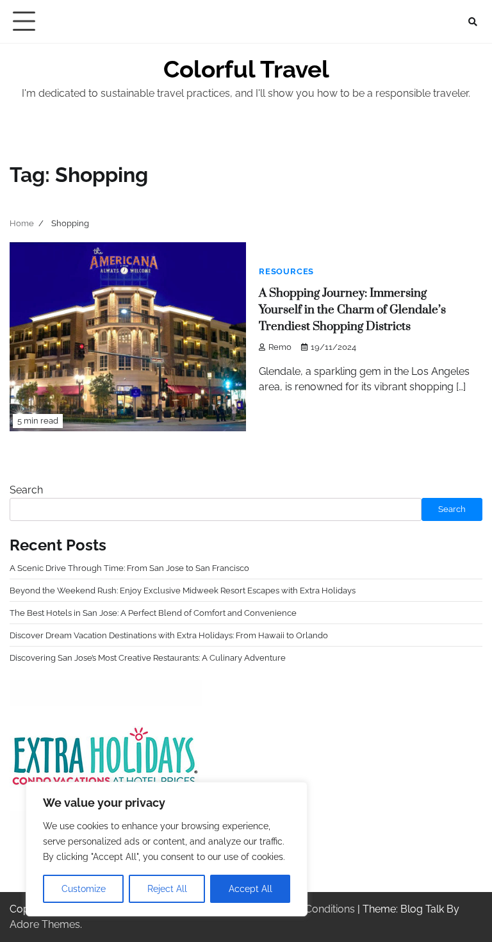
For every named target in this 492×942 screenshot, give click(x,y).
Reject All (167, 889)
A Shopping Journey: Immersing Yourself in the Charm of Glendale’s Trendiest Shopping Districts (352, 310)
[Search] (472, 21)
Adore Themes (45, 924)
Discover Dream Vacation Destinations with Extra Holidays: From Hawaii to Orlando (169, 635)
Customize (84, 889)
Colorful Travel (246, 69)
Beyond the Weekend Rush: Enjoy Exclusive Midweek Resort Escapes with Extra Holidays (183, 590)
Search (26, 490)
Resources (286, 271)
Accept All (250, 889)
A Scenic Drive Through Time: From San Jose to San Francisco (129, 568)
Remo (279, 347)
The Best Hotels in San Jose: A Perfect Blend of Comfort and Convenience (153, 612)
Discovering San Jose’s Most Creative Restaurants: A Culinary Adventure (148, 657)
